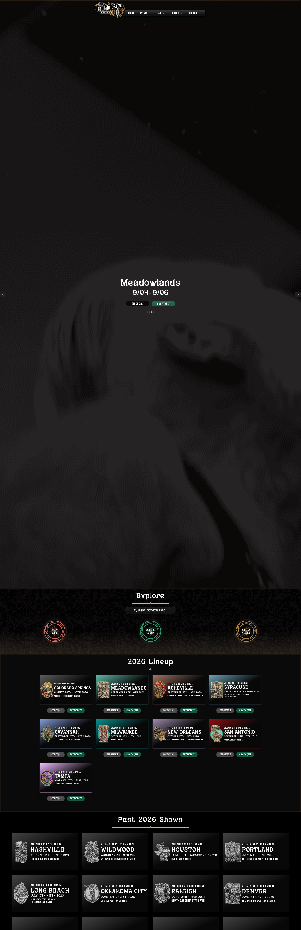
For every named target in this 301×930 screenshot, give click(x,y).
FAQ (159, 13)
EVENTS (143, 13)
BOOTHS (193, 13)
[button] (298, 294)
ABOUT (131, 13)
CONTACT (175, 13)
